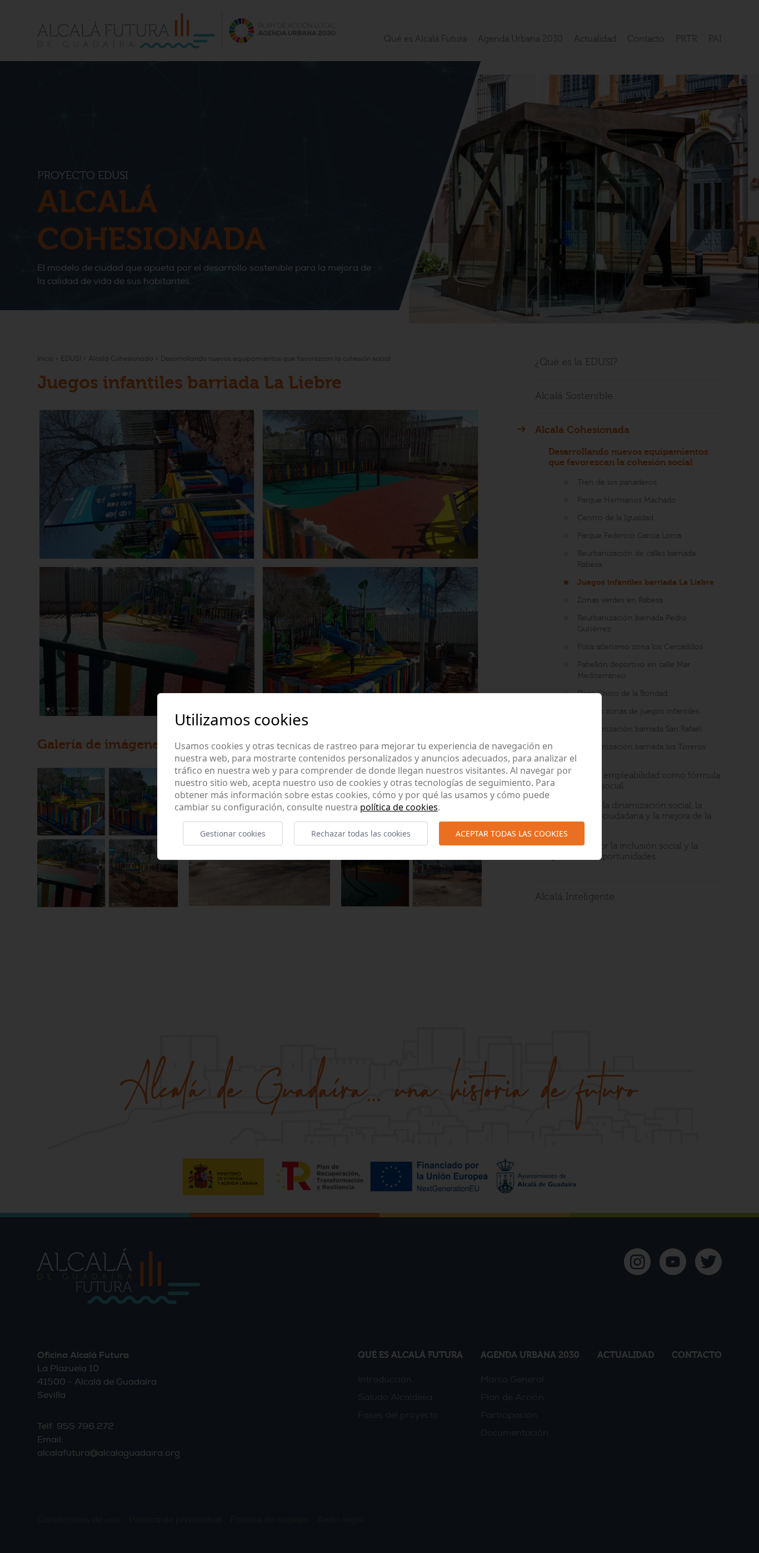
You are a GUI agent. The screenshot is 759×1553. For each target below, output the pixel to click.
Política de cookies (399, 807)
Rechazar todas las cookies (361, 833)
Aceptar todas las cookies (512, 833)
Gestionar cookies (233, 833)
